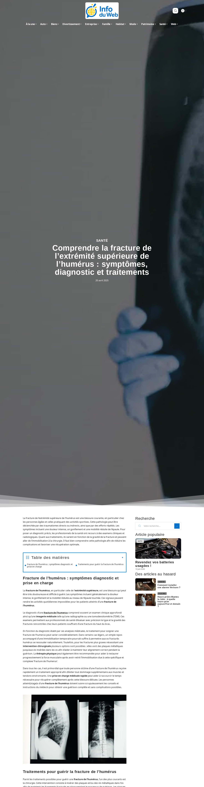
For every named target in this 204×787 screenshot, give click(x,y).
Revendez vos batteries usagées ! (154, 564)
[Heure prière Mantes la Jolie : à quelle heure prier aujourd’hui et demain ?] (145, 600)
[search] (175, 10)
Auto (140, 541)
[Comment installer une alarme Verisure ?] (145, 584)
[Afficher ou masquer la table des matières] (96, 557)
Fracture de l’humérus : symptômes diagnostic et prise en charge (50, 565)
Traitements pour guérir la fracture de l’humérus (101, 564)
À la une (162, 594)
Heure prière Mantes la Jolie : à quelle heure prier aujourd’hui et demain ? (169, 601)
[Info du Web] (102, 10)
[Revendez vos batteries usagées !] (158, 548)
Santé (102, 240)
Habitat (162, 582)
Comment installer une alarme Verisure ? (169, 586)
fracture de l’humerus (56, 612)
